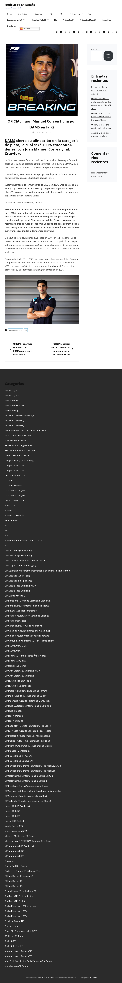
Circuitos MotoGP (38, 20)
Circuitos (38, 14)
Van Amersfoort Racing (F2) (18, 951)
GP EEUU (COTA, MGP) (16, 645)
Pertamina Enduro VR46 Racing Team (23, 871)
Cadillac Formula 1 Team (17, 455)
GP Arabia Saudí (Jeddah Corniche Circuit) (25, 560)
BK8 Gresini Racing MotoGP (18, 445)
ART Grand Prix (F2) (14, 420)
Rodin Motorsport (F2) (16, 911)
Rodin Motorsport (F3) (16, 916)
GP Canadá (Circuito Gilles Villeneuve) (23, 625)
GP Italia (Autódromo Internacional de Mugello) (28, 705)
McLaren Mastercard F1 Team (19, 836)
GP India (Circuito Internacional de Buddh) (26, 695)
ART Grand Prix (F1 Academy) (19, 415)
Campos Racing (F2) (14, 465)
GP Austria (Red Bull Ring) (17, 590)
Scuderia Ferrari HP (14, 921)
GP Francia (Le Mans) (15, 665)
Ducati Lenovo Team (15, 500)
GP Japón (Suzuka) (14, 720)
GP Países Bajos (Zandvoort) (19, 760)
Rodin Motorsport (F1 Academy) (20, 906)
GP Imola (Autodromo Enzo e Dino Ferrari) (26, 690)
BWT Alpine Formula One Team (20, 450)
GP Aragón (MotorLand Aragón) (20, 565)
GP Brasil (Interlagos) (15, 620)
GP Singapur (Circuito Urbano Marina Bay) (26, 796)
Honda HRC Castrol (14, 821)
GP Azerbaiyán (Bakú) (15, 595)
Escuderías (22, 14)
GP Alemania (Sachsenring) (18, 555)
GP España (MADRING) (16, 660)
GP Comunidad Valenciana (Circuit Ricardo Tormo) (30, 640)
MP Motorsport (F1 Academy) (19, 846)
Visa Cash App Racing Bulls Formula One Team (28, 961)
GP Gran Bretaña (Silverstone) (19, 675)
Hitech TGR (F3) (12, 816)
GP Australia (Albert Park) (17, 575)
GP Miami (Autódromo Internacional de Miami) (28, 745)
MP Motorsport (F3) (14, 856)
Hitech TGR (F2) (12, 811)
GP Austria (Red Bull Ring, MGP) (20, 585)
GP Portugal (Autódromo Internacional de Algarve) (30, 770)
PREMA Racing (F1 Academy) (19, 876)
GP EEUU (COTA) (13, 650)
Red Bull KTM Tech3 (15, 901)
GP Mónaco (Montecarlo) (17, 750)
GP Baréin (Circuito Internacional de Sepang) (27, 605)
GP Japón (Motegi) (14, 715)
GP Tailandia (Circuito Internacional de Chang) (28, 801)
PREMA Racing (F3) (14, 886)
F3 (61, 14)
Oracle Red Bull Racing (16, 866)
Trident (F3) (10, 941)
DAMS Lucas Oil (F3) (15, 495)
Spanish (26, 28)
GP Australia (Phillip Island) (18, 580)
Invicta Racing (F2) (14, 826)
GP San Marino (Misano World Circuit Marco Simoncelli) (33, 791)
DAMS (10, 140)
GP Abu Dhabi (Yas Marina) (18, 550)
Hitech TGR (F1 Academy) (17, 806)
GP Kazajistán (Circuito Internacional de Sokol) (28, 725)
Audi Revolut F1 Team (15, 440)
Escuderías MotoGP (15, 20)
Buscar (94, 49)
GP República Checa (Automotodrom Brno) (26, 786)
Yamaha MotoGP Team (16, 966)
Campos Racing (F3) (14, 470)
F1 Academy (75, 14)
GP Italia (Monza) (13, 710)
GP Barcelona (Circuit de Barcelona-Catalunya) (28, 600)
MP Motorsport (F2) (14, 851)
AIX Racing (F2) (12, 390)
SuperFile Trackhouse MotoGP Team (23, 931)
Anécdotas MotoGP (88, 20)
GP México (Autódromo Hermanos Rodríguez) (27, 740)
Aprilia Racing (11, 410)
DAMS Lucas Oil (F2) (15, 330)
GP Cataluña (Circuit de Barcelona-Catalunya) (27, 630)
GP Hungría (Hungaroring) (18, 685)
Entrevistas (106, 20)
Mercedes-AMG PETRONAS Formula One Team (28, 841)
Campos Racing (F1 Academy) (19, 460)
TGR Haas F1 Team (14, 936)
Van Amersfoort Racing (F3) (18, 956)
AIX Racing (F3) (12, 395)
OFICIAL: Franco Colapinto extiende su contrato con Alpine (101, 116)
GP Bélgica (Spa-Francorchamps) (21, 610)
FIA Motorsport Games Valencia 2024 (23, 540)
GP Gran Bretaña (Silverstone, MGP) (22, 670)
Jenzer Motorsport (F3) (16, 831)
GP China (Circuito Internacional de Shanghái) (27, 635)
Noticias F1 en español (20, 5)
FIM (55, 20)
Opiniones (11, 26)
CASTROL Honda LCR (15, 475)
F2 (51, 14)
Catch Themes (92, 977)
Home (9, 14)
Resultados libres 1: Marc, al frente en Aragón (100, 90)
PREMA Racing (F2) (14, 881)
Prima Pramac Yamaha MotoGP (20, 891)
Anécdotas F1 (68, 20)
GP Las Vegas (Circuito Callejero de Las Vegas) (28, 730)
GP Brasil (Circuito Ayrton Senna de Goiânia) (27, 615)
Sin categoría (11, 926)
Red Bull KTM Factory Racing (19, 896)
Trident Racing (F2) (14, 946)
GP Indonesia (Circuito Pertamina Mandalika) (27, 700)
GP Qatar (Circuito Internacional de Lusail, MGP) (29, 775)
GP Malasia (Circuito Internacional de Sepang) (27, 735)
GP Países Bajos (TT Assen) (18, 755)
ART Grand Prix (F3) (14, 425)
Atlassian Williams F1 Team (18, 435)
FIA (89, 14)
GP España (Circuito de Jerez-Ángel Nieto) (25, 655)
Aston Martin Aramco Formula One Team (25, 430)
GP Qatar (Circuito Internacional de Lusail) (26, 780)
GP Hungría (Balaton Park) (18, 680)
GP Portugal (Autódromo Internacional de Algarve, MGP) (33, 765)
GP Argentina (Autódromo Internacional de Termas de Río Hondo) (37, 570)
